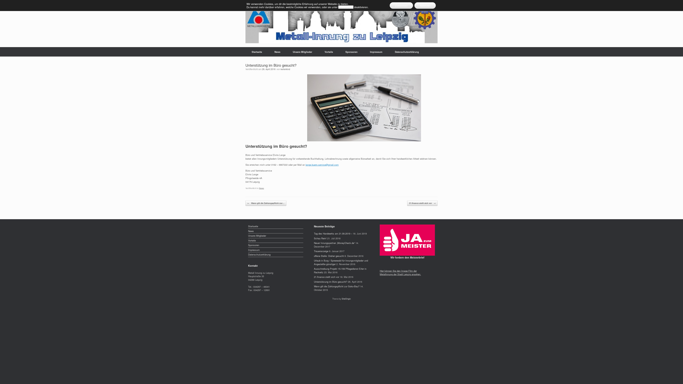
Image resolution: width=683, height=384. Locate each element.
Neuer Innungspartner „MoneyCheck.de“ (334, 243)
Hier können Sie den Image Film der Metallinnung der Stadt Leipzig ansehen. (400, 272)
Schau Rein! (320, 238)
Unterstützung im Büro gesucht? (330, 281)
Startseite (257, 52)
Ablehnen (425, 5)
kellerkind (285, 69)
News (277, 52)
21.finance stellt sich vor (422, 203)
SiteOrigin (346, 298)
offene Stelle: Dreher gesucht (329, 256)
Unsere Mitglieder (302, 52)
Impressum (376, 52)
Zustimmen (401, 5)
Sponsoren (351, 52)
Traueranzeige (321, 251)
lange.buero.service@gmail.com (322, 164)
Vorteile (329, 52)
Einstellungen (345, 7)
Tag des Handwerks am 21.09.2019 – (333, 233)
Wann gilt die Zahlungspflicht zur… (265, 203)
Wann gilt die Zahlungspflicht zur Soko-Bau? (336, 286)
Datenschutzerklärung (407, 52)
